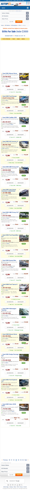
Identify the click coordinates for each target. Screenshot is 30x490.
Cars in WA (13, 185)
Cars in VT (12, 137)
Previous (5, 460)
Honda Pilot (18, 280)
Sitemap (11, 486)
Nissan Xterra (18, 92)
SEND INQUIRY (21, 89)
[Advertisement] (15, 55)
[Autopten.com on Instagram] (13, 485)
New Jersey (11, 162)
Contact (25, 486)
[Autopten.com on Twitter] (15, 485)
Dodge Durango (18, 375)
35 (20, 460)
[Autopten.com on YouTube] (17, 485)
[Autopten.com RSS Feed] (21, 485)
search (19, 21)
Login (28, 3)
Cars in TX (12, 92)
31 (11, 460)
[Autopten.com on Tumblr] (19, 485)
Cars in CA (11, 330)
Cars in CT (13, 280)
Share (28, 2)
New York (12, 304)
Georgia (11, 350)
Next (26, 460)
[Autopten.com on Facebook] (8, 485)
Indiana (11, 208)
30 (9, 460)
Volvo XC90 (18, 425)
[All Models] (15, 16)
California (12, 256)
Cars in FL (13, 425)
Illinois (11, 113)
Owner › (6, 79)
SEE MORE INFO (10, 89)
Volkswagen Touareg (18, 330)
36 (23, 460)
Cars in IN (12, 375)
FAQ (18, 486)
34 (18, 460)
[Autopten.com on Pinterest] (10, 485)
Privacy (21, 486)
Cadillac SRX (18, 137)
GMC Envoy (18, 185)
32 (13, 460)
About (15, 486)
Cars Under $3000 (18, 113)
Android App (6, 486)
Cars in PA (13, 230)
